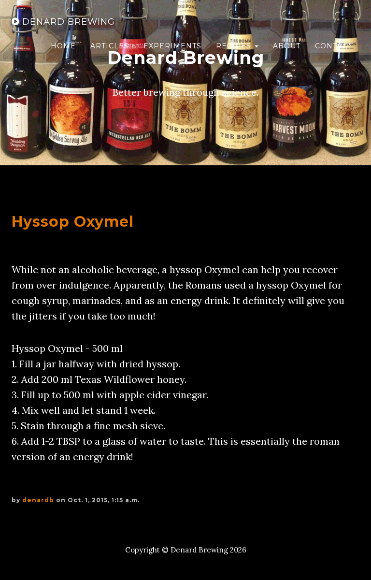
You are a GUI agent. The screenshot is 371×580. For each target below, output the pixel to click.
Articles (109, 46)
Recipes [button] (235, 46)
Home (63, 46)
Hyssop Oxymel (73, 222)
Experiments (172, 46)
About (286, 46)
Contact (333, 46)
